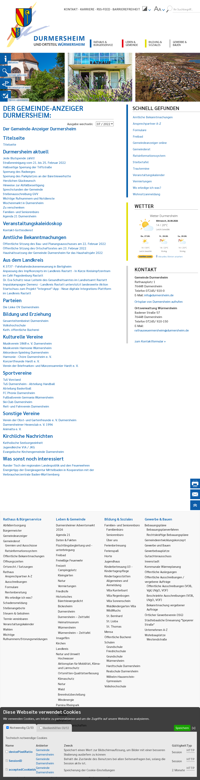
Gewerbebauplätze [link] (157, 551)
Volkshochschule (14, 325)
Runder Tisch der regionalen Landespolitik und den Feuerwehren (46, 465)
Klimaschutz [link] (66, 678)
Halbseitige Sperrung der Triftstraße (27, 167)
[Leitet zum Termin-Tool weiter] (5, 96)
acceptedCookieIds (22, 769)
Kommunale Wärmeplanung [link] (163, 566)
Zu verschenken (13, 207)
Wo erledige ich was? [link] (18, 597)
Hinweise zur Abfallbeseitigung (23, 185)
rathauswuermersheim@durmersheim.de (162, 330)
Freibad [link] (61, 555)
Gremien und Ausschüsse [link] (21, 545)
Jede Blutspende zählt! (19, 158)
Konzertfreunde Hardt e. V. (21, 361)
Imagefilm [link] (63, 638)
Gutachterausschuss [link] (158, 556)
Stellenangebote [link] (14, 608)
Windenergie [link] (66, 700)
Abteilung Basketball (17, 388)
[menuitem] (146, 9)
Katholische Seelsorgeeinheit (23, 443)
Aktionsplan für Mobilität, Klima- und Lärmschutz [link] (79, 665)
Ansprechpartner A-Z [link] (18, 576)
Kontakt (71, 9)
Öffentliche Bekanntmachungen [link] (23, 556)
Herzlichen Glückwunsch (19, 180)
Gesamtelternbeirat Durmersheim (25, 321)
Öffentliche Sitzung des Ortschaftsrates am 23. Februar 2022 (44, 248)
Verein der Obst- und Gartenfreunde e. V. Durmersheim (39, 420)
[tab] (20, 728)
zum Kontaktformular (149, 341)
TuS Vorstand (12, 379)
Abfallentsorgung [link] (14, 525)
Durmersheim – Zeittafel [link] (74, 617)
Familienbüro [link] (114, 529)
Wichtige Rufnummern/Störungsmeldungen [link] (25, 636)
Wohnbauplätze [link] (155, 635)
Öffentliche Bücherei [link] (117, 637)
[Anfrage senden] (195, 498)
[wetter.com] (145, 257)
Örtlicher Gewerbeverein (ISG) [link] (164, 615)
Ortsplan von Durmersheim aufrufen (159, 301)
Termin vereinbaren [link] (15, 619)
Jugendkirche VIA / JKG (19, 447)
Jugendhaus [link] (112, 561)
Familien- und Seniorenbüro (21, 212)
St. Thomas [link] (113, 626)
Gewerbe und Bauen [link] (158, 545)
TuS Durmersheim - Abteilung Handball (29, 384)
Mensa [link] (108, 632)
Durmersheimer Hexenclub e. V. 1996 (28, 424)
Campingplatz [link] (67, 570)
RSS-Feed (103, 9)
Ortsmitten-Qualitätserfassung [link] (78, 673)
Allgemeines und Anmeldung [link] (117, 583)
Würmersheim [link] (67, 627)
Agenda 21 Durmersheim (19, 216)
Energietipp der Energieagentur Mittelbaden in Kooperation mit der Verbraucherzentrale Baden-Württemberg (48, 472)
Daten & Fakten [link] (66, 540)
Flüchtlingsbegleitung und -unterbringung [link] (74, 547)
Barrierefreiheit (126, 9)
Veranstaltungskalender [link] (18, 624)
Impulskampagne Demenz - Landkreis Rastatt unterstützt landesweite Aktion (55, 284)
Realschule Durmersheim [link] (122, 671)
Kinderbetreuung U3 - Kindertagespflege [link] (118, 568)
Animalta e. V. (12, 429)
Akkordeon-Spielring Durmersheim (26, 352)
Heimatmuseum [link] (68, 622)
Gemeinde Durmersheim (45, 752)
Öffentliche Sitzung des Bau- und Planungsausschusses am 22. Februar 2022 (54, 244)
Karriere (87, 9)
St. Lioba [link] (112, 621)
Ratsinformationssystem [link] (21, 551)
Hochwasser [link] (66, 658)
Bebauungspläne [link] (155, 525)
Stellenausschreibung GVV (20, 194)
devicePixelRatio (21, 752)
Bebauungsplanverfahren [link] (163, 529)
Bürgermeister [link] (12, 530)
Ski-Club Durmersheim (17, 402)
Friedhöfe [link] (62, 591)
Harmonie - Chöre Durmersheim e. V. (27, 357)
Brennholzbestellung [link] (71, 694)
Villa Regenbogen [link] (117, 595)
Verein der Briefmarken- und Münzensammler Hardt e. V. (40, 366)
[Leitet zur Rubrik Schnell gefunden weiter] (5, 71)
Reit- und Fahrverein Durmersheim (26, 406)
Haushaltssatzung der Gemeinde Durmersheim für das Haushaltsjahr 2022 (53, 253)
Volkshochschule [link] (115, 686)
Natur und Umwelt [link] (68, 654)
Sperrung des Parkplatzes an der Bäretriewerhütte (37, 176)
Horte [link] (108, 556)
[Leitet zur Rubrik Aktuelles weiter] (5, 58)
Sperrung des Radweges (19, 171)
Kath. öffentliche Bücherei (21, 330)
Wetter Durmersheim (164, 216)
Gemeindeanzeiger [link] (15, 536)
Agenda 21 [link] (63, 535)
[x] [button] (193, 728)
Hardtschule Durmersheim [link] (123, 666)
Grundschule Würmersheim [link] (115, 658)
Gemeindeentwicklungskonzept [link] (165, 540)
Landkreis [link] (62, 649)
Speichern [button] (182, 728)
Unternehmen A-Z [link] (156, 630)
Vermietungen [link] (67, 586)
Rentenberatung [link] (16, 592)
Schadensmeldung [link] (15, 603)
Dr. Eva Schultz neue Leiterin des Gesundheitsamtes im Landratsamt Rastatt (55, 280)
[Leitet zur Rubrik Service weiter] (5, 83)
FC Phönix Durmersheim (19, 393)
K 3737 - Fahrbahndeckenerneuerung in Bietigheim (37, 266)
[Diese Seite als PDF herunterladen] (195, 487)
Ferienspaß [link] (111, 551)
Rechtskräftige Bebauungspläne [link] (167, 535)
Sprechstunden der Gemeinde (23, 189)
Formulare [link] (11, 587)
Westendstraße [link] (157, 639)
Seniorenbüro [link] (115, 535)
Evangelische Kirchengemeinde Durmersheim (33, 452)
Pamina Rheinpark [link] (67, 705)
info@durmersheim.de (159, 295)
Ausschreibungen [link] (16, 581)
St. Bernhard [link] (114, 616)
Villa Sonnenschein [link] (118, 601)
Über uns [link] (112, 540)
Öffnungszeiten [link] (13, 561)
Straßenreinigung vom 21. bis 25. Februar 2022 (34, 162)
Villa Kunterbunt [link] (117, 590)
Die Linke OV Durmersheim (21, 307)
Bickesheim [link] (65, 606)
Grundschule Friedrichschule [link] (116, 649)
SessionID (15, 761)
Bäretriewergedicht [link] (70, 601)
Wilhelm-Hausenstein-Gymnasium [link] (120, 678)
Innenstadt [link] (152, 561)
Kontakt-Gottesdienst (18, 230)
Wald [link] (61, 689)
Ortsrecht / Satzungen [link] (18, 566)
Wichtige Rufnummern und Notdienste (29, 198)
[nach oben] (195, 509)
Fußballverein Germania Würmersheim (28, 397)
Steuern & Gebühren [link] (16, 613)
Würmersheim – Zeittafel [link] (74, 632)
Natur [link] (61, 581)
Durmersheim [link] (66, 611)
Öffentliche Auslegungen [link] (161, 572)
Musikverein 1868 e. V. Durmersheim (27, 343)
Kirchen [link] (61, 643)
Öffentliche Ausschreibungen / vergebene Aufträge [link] (164, 579)
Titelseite (9, 144)
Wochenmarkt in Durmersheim (23, 203)
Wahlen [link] (8, 629)
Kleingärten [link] (65, 575)
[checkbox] (7, 727)
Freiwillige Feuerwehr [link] (69, 560)
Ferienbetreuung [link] (115, 545)
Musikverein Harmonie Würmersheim (27, 348)
